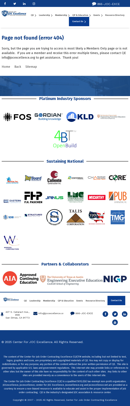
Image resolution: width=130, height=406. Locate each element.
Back (17, 67)
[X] (14, 3)
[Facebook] (5, 3)
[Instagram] (34, 3)
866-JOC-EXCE (106, 4)
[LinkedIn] (24, 3)
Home (6, 67)
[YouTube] (115, 322)
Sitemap (31, 67)
